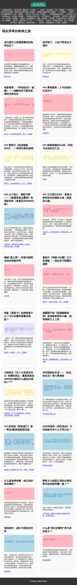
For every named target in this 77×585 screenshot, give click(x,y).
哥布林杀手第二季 (32, 16)
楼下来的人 (46, 16)
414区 (45, 179)
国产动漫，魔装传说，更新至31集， (23, 22)
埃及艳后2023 (48, 465)
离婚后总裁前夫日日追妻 (46, 12)
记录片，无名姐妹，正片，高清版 (52, 10)
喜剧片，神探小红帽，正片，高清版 (55, 302)
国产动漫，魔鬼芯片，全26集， (26, 10)
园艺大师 (7, 76)
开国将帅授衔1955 (56, 14)
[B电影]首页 (7, 10)
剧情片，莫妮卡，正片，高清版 (15, 352)
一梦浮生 (40, 20)
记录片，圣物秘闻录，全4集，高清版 (33, 18)
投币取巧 (46, 76)
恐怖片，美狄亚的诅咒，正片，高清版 (60, 20)
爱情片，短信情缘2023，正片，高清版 (18, 183)
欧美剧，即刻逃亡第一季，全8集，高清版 (19, 470)
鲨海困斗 (46, 133)
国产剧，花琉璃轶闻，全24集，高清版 (53, 22)
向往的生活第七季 (49, 414)
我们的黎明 (47, 560)
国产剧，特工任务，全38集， (36, 14)
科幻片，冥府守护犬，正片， (23, 20)
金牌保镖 (7, 517)
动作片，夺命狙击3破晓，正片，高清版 (18, 134)
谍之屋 (6, 296)
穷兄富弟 (56, 16)
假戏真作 (7, 571)
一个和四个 (62, 12)
